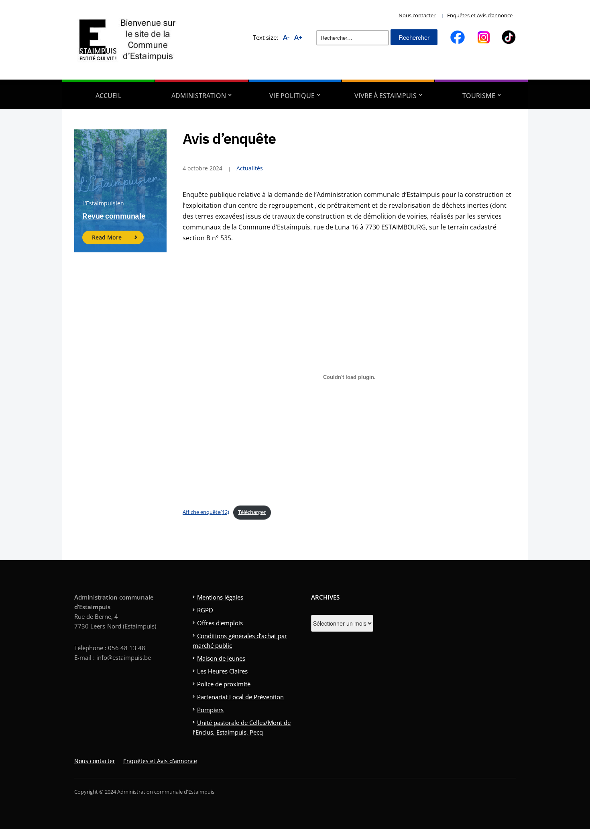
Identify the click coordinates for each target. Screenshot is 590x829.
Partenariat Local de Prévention (240, 697)
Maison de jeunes (221, 658)
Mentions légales (220, 597)
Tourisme (478, 95)
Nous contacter (417, 15)
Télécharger (252, 512)
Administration (198, 95)
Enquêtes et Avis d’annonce (480, 15)
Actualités (249, 168)
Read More (107, 237)
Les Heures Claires (222, 671)
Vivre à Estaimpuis (385, 95)
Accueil (109, 95)
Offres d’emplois (220, 623)
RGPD (205, 610)
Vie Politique (292, 95)
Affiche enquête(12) (206, 512)
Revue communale (114, 216)
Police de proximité (223, 684)
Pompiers (210, 710)
